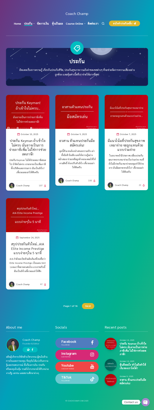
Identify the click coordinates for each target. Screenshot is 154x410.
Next (88, 306)
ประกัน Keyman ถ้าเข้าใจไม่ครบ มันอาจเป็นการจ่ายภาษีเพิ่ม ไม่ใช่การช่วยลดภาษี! (27, 147)
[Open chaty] (146, 402)
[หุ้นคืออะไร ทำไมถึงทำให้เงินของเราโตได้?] (111, 365)
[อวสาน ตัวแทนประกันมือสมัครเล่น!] (111, 380)
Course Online (74, 23)
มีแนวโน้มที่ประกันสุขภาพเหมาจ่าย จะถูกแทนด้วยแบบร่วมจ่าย (126, 145)
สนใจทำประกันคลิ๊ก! (123, 23)
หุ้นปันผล (57, 23)
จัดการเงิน (43, 23)
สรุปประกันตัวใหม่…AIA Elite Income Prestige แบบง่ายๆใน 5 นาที (27, 248)
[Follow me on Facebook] (32, 349)
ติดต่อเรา (93, 23)
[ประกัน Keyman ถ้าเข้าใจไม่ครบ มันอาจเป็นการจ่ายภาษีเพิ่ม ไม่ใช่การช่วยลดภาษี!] (111, 344)
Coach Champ (77, 13)
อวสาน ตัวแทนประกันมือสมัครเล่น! (77, 142)
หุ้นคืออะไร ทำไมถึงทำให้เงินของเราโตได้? (133, 366)
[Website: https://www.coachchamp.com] (28, 349)
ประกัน (28, 23)
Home (17, 23)
